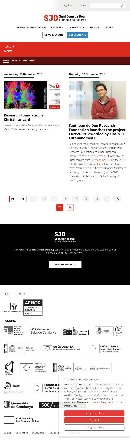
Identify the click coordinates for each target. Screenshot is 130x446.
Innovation (76, 27)
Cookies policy (57, 432)
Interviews (29, 60)
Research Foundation (31, 27)
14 (54, 199)
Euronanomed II (100, 160)
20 (117, 199)
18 (96, 199)
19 (106, 199)
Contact (82, 5)
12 (33, 199)
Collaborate (77, 34)
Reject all (94, 420)
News (6, 60)
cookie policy (104, 402)
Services (95, 27)
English (66, 5)
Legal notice (22, 432)
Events (16, 60)
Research (57, 27)
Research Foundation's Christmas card (23, 117)
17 (86, 199)
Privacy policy (38, 432)
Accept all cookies (94, 413)
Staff (109, 27)
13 (44, 199)
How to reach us (65, 264)
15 (65, 199)
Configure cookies (94, 427)
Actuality (10, 46)
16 (75, 199)
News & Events (54, 34)
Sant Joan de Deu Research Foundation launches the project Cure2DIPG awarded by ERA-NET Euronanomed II (97, 131)
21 (59, 207)
